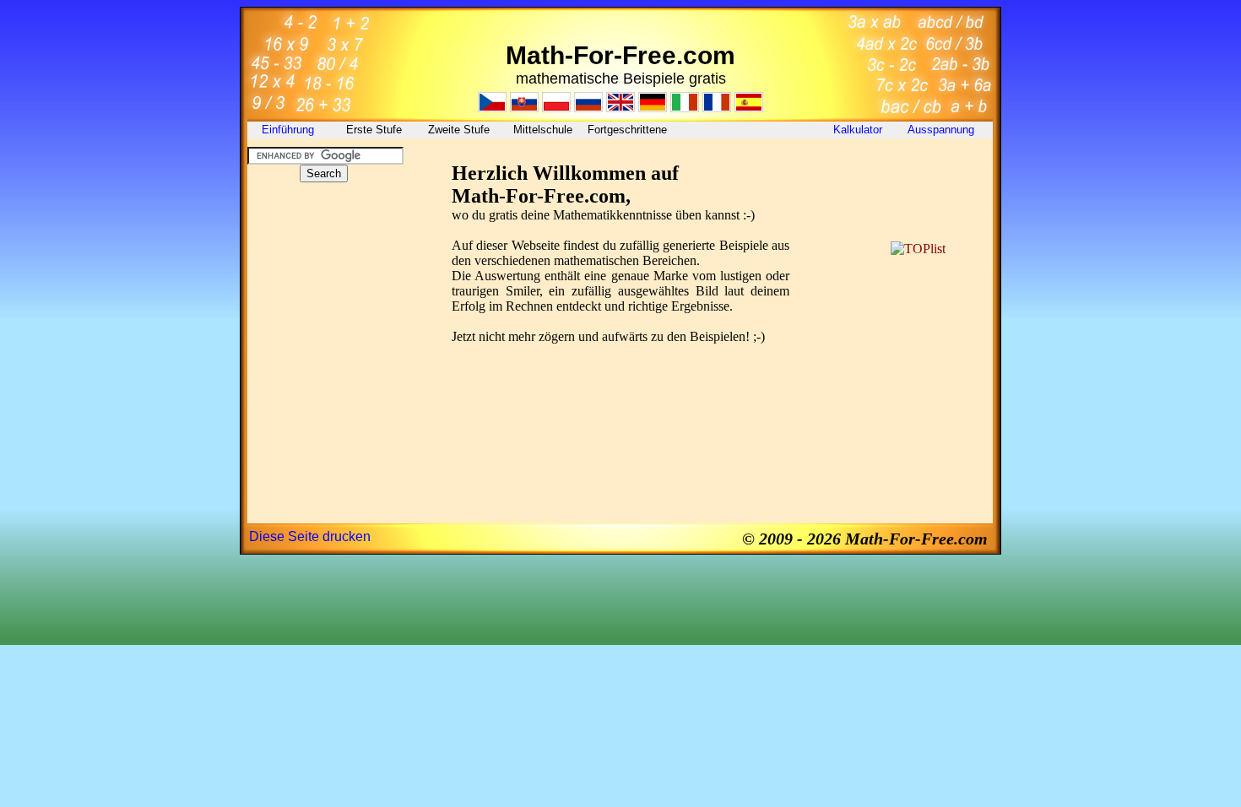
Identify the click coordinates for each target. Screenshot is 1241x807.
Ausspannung (943, 129)
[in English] (620, 107)
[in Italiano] (684, 107)
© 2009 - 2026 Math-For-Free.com (865, 538)
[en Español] (748, 107)
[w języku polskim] (556, 107)
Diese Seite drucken (310, 536)
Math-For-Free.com (620, 55)
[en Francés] (716, 107)
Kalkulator (857, 129)
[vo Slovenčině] (524, 107)
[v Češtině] (492, 107)
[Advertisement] (323, 299)
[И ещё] (588, 107)
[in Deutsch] (652, 107)
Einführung (289, 129)
